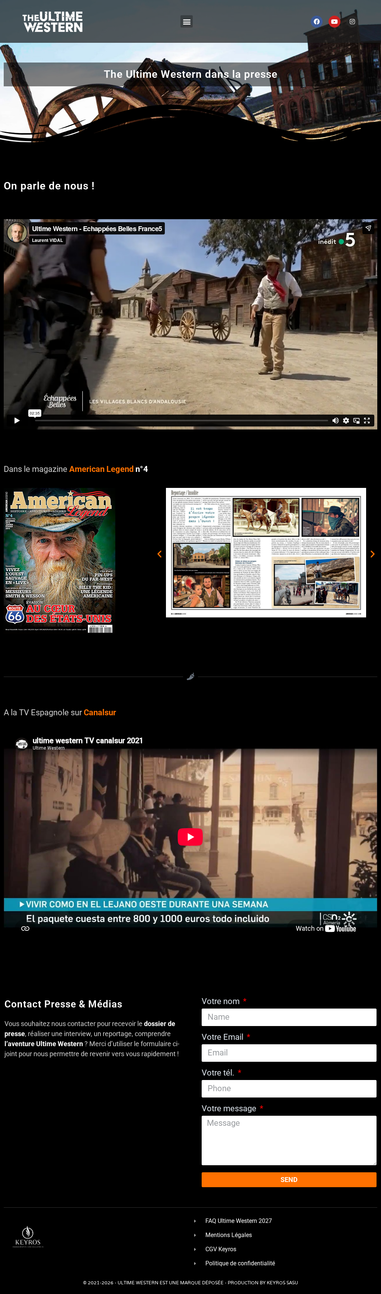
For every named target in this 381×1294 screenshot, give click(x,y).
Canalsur (100, 712)
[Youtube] (334, 22)
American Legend (100, 469)
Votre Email (223, 1037)
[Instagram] (352, 22)
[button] (186, 21)
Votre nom (221, 1001)
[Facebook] (317, 22)
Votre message (230, 1109)
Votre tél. (219, 1073)
